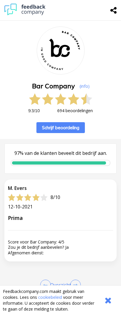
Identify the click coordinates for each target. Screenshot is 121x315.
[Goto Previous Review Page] (46, 285)
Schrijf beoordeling (60, 127)
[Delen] (113, 10)
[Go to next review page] (74, 285)
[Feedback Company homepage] (25, 13)
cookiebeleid (50, 297)
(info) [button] (85, 86)
